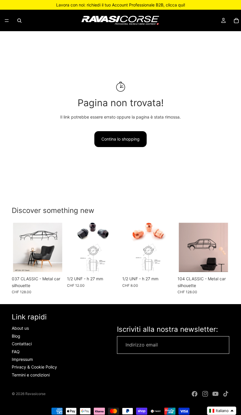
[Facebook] (194, 393)
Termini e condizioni (31, 374)
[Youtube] (215, 393)
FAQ (16, 351)
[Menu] (7, 20)
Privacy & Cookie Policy (34, 366)
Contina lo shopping (120, 138)
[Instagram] (205, 393)
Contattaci (22, 343)
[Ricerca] (19, 20)
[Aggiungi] (109, 264)
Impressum (22, 359)
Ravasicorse (35, 393)
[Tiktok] (225, 393)
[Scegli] (54, 264)
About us (20, 328)
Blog (16, 336)
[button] (221, 410)
